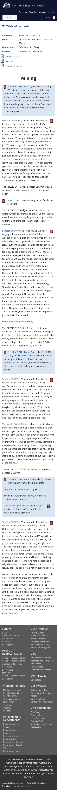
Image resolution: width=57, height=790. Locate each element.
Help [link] (28, 786)
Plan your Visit (37, 721)
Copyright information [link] (36, 783)
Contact (42, 12)
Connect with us (38, 699)
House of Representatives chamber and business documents (13, 663)
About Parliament (38, 638)
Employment (8, 701)
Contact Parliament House (42, 701)
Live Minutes (7, 670)
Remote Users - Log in (12, 693)
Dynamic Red (7, 638)
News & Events (37, 632)
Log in (51, 12)
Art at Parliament (38, 718)
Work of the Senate (10, 635)
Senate (5, 632)
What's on (35, 712)
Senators (6, 641)
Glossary (7, 707)
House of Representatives (13, 658)
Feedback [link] (18, 786)
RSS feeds (7, 710)
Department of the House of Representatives (11, 733)
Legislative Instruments (41, 669)
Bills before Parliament (41, 657)
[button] (50, 17)
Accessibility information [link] (12, 783)
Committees (36, 679)
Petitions (34, 695)
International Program (40, 647)
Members (6, 672)
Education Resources (40, 641)
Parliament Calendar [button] (27, 12)
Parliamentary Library (40, 644)
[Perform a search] (4, 17)
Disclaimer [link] (6, 786)
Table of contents (17, 26)
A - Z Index (7, 705)
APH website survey (12, 699)
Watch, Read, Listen (39, 635)
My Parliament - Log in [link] (12, 690)
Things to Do (36, 715)
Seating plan (7, 644)
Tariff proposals (38, 666)
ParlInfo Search (10, 695)
